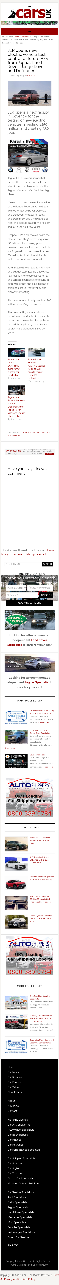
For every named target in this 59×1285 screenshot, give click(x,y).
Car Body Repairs (18, 1134)
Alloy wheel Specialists (21, 1129)
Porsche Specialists (19, 1227)
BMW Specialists (17, 1202)
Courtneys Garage (37, 755)
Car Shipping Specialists (21, 1158)
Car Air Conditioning (19, 1124)
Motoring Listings (18, 1119)
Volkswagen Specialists (21, 1232)
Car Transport (16, 1173)
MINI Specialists (17, 1222)
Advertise (13, 1105)
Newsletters (15, 1092)
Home (11, 1067)
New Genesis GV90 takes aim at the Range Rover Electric (41, 840)
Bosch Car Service (18, 1237)
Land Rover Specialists (21, 1212)
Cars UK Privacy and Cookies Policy (29, 1265)
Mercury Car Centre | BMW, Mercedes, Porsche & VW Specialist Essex (41, 1018)
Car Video (13, 1087)
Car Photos (14, 1082)
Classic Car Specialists (21, 1178)
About (11, 1100)
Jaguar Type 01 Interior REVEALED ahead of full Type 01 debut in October (40, 899)
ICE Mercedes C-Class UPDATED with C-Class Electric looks (39, 860)
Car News (26, 432)
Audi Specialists (17, 1197)
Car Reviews (15, 1077)
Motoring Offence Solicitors (23, 1183)
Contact (12, 1110)
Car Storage (15, 1163)
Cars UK (29, 13)
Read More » (43, 722)
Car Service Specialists (21, 1192)
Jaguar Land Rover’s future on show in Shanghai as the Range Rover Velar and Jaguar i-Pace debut (16, 406)
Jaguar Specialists (18, 1207)
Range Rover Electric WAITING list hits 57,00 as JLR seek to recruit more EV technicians (36, 369)
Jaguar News (38, 432)
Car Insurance (15, 1144)
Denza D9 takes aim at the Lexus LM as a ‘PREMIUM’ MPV (41, 918)
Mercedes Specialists (20, 1217)
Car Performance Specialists (24, 1149)
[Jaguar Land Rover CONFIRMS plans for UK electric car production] (16, 352)
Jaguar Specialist (37, 682)
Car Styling (14, 1168)
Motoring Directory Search (29, 574)
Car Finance (14, 1139)
